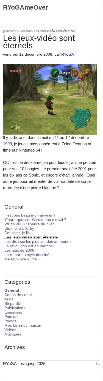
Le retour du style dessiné (26, 254)
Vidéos (10, 330)
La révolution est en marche (28, 246)
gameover (9, 31)
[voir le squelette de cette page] (98, 363)
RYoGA (67, 54)
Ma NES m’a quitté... (22, 259)
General (25, 31)
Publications (14, 308)
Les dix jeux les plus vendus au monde (38, 241)
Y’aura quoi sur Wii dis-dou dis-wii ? (35, 219)
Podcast (11, 316)
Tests (8, 299)
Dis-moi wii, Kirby (19, 228)
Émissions (13, 312)
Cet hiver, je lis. (17, 233)
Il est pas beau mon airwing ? (29, 215)
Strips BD (12, 303)
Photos (10, 321)
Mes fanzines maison (22, 325)
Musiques (12, 334)
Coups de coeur (18, 294)
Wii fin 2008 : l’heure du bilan (29, 224)
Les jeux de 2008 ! (20, 250)
